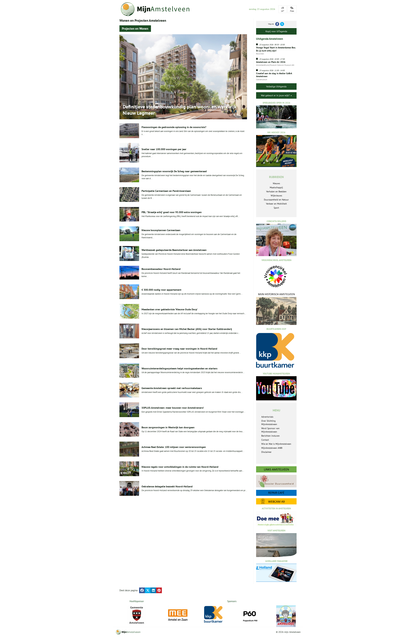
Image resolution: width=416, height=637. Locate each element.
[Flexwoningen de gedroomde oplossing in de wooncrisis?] (129, 130)
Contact (265, 439)
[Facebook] (277, 24)
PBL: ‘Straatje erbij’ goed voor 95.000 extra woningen (172, 212)
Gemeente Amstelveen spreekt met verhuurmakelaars (172, 388)
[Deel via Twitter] (147, 590)
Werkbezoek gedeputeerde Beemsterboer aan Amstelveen (174, 250)
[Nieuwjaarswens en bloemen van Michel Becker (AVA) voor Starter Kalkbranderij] (129, 331)
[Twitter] (282, 24)
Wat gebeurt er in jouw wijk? (275, 95)
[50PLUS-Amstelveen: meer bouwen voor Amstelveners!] (129, 409)
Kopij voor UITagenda (276, 31)
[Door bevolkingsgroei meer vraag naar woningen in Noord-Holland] (129, 350)
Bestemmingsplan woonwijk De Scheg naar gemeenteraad (174, 171)
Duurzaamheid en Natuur (276, 199)
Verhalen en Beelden (276, 191)
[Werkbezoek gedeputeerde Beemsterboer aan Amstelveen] (129, 253)
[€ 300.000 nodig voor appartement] (129, 291)
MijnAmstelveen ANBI (271, 447)
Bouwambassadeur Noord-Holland (161, 269)
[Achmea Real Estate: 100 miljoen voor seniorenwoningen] (129, 449)
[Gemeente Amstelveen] (136, 615)
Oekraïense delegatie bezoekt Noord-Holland (167, 486)
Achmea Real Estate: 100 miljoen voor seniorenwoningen (174, 447)
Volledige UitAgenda (276, 86)
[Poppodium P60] (250, 615)
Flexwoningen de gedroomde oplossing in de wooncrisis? (174, 127)
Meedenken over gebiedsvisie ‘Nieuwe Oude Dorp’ (170, 309)
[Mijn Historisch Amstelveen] (276, 308)
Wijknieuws (276, 195)
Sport (276, 207)
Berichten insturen (270, 435)
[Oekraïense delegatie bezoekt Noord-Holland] (129, 488)
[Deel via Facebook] (142, 590)
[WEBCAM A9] (276, 501)
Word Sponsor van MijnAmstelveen (270, 430)
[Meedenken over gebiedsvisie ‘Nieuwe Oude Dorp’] (129, 311)
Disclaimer (266, 452)
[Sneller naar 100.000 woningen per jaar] (129, 153)
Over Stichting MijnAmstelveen (269, 422)
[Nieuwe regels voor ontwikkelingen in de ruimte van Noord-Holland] (129, 468)
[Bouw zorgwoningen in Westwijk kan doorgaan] (129, 429)
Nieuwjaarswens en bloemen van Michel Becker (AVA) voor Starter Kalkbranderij (187, 329)
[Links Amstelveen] (276, 469)
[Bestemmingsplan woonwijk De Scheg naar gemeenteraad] (129, 174)
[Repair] (276, 493)
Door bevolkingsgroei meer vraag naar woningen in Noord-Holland (179, 348)
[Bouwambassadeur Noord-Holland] (129, 272)
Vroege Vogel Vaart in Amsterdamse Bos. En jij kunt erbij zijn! (276, 49)
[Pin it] (159, 590)
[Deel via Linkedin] (153, 590)
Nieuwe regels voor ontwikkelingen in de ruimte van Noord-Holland (180, 466)
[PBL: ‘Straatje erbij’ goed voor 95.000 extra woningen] (129, 214)
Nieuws (276, 183)
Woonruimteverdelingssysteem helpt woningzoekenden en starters (179, 368)
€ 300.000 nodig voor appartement (161, 289)
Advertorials (267, 416)
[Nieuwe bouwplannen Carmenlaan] (129, 233)
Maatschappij (276, 187)
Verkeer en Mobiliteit (276, 203)
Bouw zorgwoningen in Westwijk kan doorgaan (168, 427)
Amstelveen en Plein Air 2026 (270, 62)
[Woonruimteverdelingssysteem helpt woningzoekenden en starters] (129, 370)
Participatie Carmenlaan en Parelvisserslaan (166, 190)
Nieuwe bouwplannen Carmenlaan (161, 230)
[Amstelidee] (286, 616)
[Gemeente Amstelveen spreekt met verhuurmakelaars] (129, 390)
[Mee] (177, 615)
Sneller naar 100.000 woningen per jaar (164, 149)
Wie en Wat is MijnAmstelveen (276, 443)
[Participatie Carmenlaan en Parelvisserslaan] (129, 194)
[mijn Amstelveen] (157, 9)
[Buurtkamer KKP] (214, 614)
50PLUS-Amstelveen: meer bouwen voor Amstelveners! (173, 407)
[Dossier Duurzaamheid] (276, 481)
